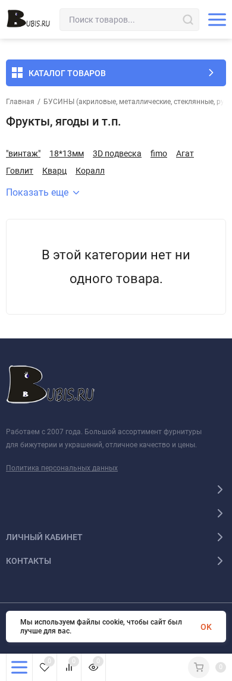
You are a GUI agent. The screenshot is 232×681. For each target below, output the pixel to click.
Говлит (19, 171)
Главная (20, 101)
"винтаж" (23, 153)
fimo (159, 153)
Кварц (54, 171)
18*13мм (66, 153)
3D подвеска (117, 153)
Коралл (90, 171)
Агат (185, 153)
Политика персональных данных (62, 468)
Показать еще (37, 192)
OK (206, 627)
